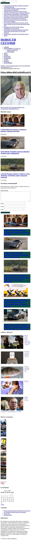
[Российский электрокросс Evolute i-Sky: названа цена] (3, 449)
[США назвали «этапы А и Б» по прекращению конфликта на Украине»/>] (3, 424)
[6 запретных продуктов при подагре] (3, 484)
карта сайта (7, 513)
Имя (2, 203)
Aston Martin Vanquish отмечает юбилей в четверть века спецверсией (15, 9)
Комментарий (4, 190)
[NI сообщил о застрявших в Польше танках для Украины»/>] (3, 455)
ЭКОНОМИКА (8, 63)
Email (2, 206)
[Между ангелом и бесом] (3, 472)
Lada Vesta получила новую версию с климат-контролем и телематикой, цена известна (16, 17)
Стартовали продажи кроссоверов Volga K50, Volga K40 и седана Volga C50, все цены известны (16, 31)
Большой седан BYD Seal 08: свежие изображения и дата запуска (14, 27)
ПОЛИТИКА (7, 58)
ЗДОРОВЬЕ (10, 52)
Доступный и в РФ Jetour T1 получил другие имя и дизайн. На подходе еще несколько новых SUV (17, 24)
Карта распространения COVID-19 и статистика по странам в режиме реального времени (17, 511)
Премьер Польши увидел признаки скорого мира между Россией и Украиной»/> (27, 340)
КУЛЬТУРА (7, 56)
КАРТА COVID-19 (12, 50)
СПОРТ (6, 60)
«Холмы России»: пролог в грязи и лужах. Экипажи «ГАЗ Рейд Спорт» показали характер (17, 12)
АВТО (5, 53)
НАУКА (6, 55)
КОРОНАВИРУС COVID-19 (12, 48)
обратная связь (8, 515)
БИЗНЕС (6, 61)
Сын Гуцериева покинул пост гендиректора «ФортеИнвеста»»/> (12, 108)
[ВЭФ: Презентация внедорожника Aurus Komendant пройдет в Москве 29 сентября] (3, 430)
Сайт (2, 209)
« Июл (2, 504)
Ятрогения (26, 381)
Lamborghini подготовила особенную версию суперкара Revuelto (13, 130)
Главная (6, 47)
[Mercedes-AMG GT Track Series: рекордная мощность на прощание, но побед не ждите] (3, 467)
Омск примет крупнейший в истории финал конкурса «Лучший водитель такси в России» (16, 15)
